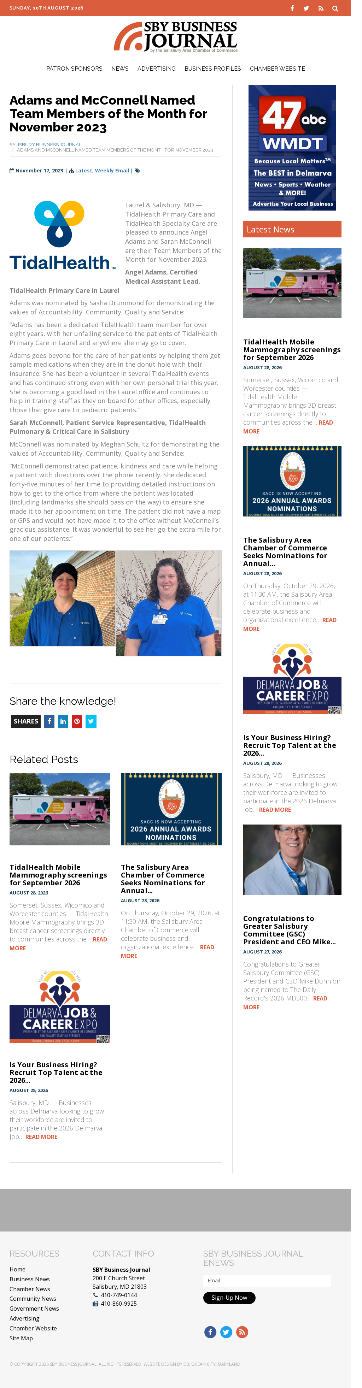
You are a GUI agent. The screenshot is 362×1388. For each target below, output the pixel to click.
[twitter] (307, 8)
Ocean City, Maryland (215, 1364)
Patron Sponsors (74, 68)
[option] (293, 148)
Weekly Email (112, 170)
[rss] (322, 8)
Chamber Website (277, 68)
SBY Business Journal (73, 1364)
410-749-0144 (119, 1295)
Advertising (157, 68)
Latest (83, 170)
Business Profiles (213, 68)
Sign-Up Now (229, 1297)
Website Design (160, 1364)
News (120, 68)
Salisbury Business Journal (45, 144)
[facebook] (293, 8)
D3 (186, 1364)
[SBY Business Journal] (175, 36)
